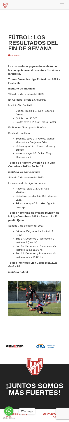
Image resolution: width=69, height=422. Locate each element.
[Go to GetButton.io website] (9, 418)
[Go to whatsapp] (8, 411)
